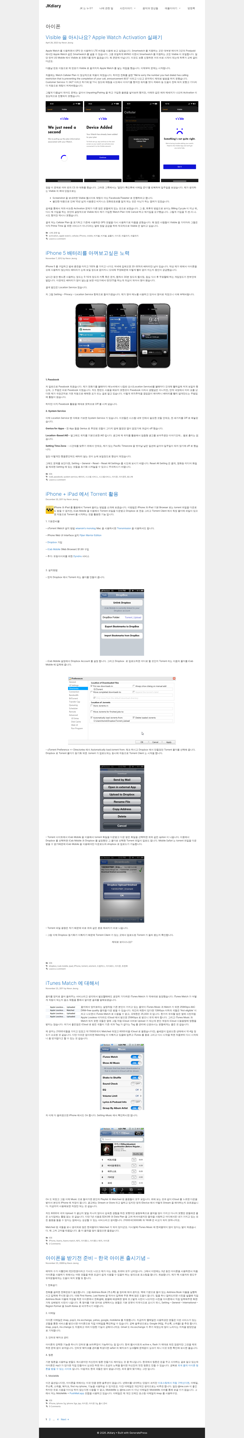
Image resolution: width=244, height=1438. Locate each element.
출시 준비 (103, 1403)
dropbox (52, 966)
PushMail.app (77, 1393)
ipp (79, 1403)
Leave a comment (57, 238)
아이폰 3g (93, 1403)
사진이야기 (126, 8)
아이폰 (118, 235)
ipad (71, 966)
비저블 (97, 235)
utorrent (92, 966)
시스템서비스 (105, 476)
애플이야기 (171, 8)
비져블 (104, 235)
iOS (50, 474)
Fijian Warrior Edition (90, 535)
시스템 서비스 (91, 476)
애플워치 (135, 235)
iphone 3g (61, 1403)
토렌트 (125, 966)
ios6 (51, 476)
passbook (58, 476)
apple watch (65, 235)
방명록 (191, 8)
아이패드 (110, 966)
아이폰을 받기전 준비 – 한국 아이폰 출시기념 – (98, 1258)
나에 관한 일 (106, 8)
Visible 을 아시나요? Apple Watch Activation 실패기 (104, 37)
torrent (84, 966)
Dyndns (77, 556)
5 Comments (55, 1406)
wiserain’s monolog (86, 528)
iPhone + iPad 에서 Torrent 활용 (82, 494)
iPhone (82, 235)
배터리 (81, 476)
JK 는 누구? (86, 8)
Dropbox (52, 542)
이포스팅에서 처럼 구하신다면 (173, 1382)
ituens (59, 1240)
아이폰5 (122, 476)
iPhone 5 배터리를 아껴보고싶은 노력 (88, 253)
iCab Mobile (53, 549)
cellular (75, 235)
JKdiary (53, 5)
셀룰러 (111, 235)
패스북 (130, 476)
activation (53, 235)
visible (90, 235)
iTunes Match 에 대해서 (72, 983)
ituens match (69, 1240)
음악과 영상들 (150, 8)
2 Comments (55, 1243)
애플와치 (126, 235)
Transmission (124, 528)
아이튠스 (85, 1240)
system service (71, 476)
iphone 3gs (72, 1403)
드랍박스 (101, 966)
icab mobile (62, 966)
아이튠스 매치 (96, 1240)
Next (65, 1419)
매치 (78, 1240)
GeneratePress (138, 1432)
